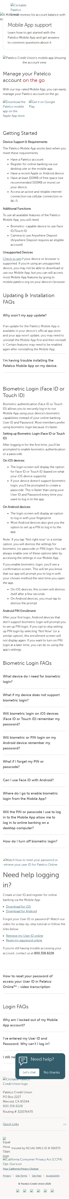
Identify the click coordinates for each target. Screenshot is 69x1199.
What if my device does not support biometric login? (31, 697)
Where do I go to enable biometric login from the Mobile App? (30, 796)
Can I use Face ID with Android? (28, 780)
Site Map (36, 1175)
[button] (5, 12)
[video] (34, 860)
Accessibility (53, 1175)
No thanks (52, 1072)
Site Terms (21, 1175)
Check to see (12, 259)
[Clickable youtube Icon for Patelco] (24, 1192)
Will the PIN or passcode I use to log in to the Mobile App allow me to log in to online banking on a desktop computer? (32, 820)
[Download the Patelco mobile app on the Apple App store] (14, 102)
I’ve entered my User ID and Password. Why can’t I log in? (26, 1041)
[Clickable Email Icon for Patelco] (52, 1192)
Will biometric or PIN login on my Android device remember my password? (29, 743)
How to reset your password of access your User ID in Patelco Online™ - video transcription (28, 981)
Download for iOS (18, 906)
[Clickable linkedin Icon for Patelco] (17, 1192)
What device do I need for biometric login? (31, 679)
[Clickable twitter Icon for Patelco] (45, 1192)
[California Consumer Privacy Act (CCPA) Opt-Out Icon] (34, 1159)
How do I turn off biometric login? (30, 841)
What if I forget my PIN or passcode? (23, 764)
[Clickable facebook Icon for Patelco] (31, 1192)
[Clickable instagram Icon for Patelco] (38, 1192)
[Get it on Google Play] (43, 102)
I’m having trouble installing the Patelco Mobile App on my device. (30, 363)
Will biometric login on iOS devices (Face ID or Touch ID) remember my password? (31, 719)
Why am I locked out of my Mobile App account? (30, 1022)
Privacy (7, 1175)
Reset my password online (24, 940)
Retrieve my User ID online (24, 936)
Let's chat (29, 1072)
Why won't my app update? (25, 315)
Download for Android (21, 911)
